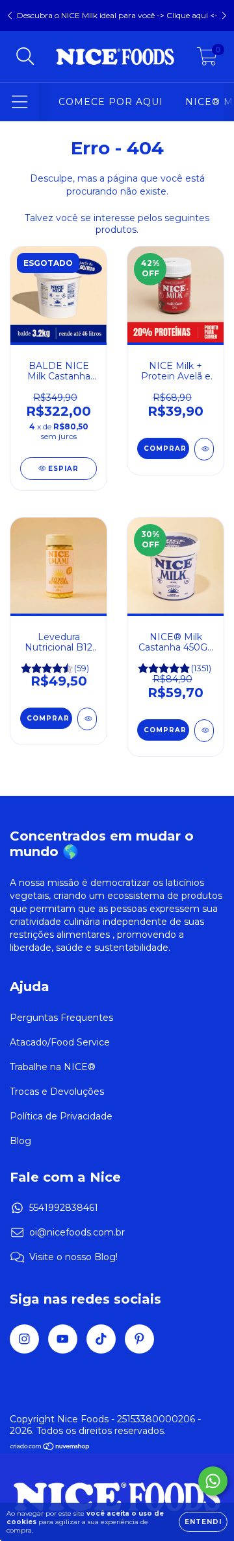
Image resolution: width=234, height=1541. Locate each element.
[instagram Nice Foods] (24, 1339)
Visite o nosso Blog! (73, 1257)
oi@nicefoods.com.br (77, 1232)
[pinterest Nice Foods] (139, 1339)
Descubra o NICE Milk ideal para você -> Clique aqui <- (117, 15)
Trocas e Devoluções (57, 1091)
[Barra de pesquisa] (25, 57)
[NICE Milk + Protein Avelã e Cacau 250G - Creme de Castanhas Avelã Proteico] (204, 449)
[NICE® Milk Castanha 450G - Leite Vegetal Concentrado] (204, 730)
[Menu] (19, 102)
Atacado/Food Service (60, 1042)
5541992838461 (63, 1207)
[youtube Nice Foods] (62, 1339)
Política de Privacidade (61, 1116)
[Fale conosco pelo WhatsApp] (213, 1481)
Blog (20, 1141)
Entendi (203, 1522)
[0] (207, 60)
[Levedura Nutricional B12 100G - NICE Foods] (87, 719)
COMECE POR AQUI (110, 102)
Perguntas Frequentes (61, 1017)
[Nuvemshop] (50, 1447)
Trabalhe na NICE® (53, 1067)
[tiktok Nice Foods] (101, 1339)
